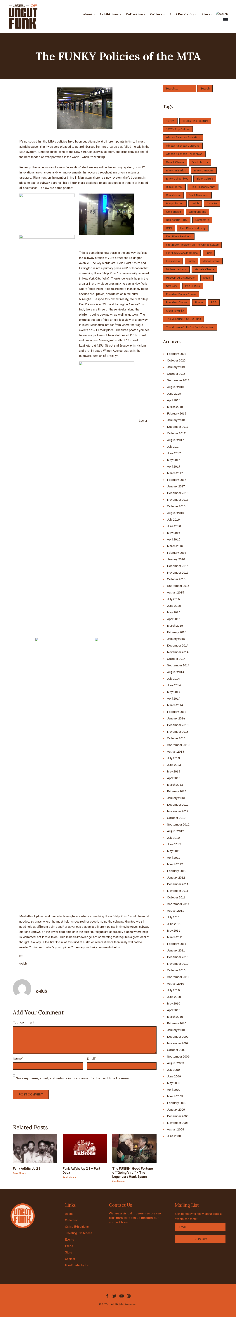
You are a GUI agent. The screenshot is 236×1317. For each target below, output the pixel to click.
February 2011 (176, 943)
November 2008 (178, 1122)
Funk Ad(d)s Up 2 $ (27, 1168)
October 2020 (176, 360)
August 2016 (175, 512)
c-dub (195, 203)
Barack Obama (175, 162)
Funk (209, 253)
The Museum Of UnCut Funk (183, 319)
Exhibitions (109, 14)
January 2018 (176, 420)
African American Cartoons (182, 145)
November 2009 (178, 1043)
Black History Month (203, 187)
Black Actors (200, 162)
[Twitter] (114, 1296)
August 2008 (175, 1129)
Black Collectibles (177, 178)
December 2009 (178, 1036)
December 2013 (178, 725)
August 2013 (175, 751)
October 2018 (176, 373)
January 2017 (176, 486)
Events (69, 1239)
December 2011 (178, 884)
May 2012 (173, 851)
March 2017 (175, 473)
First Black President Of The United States (192, 244)
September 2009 (178, 1056)
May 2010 (173, 1003)
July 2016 (173, 519)
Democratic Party (176, 220)
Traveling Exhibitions (78, 1233)
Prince (199, 302)
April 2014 (174, 698)
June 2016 (174, 526)
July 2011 (173, 917)
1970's (170, 121)
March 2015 (175, 625)
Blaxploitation (174, 203)
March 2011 (175, 937)
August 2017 (175, 440)
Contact (70, 1259)
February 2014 (177, 711)
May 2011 (173, 930)
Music (207, 277)
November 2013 (178, 731)
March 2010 (175, 1016)
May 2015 (173, 612)
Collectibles (173, 211)
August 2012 (175, 831)
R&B (214, 302)
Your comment (23, 1022)
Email (91, 1058)
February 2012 (176, 870)
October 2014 (176, 658)
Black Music (173, 195)
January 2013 (176, 798)
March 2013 (175, 784)
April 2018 (173, 400)
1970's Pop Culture (178, 129)
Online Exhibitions (77, 1226)
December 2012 (178, 804)
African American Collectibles (184, 154)
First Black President (178, 236)
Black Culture (205, 178)
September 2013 (178, 745)
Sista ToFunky (175, 310)
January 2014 (176, 718)
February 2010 (176, 1023)
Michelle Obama (204, 269)
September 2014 (178, 665)
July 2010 (173, 990)
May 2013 (173, 771)
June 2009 (174, 1076)
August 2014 (175, 672)
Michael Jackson (176, 269)
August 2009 (175, 1063)
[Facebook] (107, 1296)
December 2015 (178, 566)
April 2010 (173, 1010)
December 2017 (178, 426)
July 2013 (173, 758)
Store (206, 14)
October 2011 (176, 897)
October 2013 (176, 738)
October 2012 (176, 817)
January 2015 (176, 638)
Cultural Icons (197, 211)
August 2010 (175, 983)
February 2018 (176, 413)
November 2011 (178, 890)
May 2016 (173, 532)
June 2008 (174, 1136)
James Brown (211, 261)
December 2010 (178, 957)
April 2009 (173, 1089)
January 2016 (176, 559)
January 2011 (176, 950)
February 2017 (177, 479)
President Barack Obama (181, 294)
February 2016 (176, 552)
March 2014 (175, 705)
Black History (174, 187)
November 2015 (178, 572)
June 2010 (174, 996)
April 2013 (173, 778)
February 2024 (177, 353)
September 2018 (178, 380)
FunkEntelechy (182, 14)
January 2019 (176, 367)
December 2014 (178, 645)
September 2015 (178, 585)
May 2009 (173, 1083)
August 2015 (175, 592)
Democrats (202, 220)
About (88, 14)
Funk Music (173, 261)
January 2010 (176, 1030)
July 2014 (173, 678)
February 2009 (176, 1102)
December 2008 (178, 1116)
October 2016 (176, 506)
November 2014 (178, 652)
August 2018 (175, 387)
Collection (134, 14)
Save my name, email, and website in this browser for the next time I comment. (74, 1078)
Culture (156, 14)
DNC (169, 228)
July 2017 (173, 446)
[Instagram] (129, 1296)
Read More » (19, 1173)
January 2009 (176, 1109)
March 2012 (175, 864)
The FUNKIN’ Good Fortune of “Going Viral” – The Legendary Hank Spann (132, 1173)
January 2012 (176, 877)
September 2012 (178, 824)
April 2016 (173, 539)
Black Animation (176, 170)
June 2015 (174, 605)
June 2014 (174, 685)
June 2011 (174, 924)
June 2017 (174, 453)
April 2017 (174, 466)
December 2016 (178, 493)
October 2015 (176, 579)
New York (171, 286)
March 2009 (175, 1096)
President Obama (176, 302)
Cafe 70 (212, 203)
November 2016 (178, 499)
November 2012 (178, 811)
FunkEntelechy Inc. (77, 1265)
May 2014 (174, 691)
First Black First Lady (192, 228)
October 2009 (176, 1049)
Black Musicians (199, 195)
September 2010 (178, 977)
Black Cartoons (204, 170)
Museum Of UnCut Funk (180, 277)
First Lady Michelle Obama (182, 253)
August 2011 (175, 910)
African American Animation (183, 137)
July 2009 (173, 1069)
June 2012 (174, 844)
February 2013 (176, 791)
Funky (191, 261)
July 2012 (173, 837)
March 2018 (175, 406)
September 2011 (178, 904)
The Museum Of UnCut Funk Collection (190, 327)
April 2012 (173, 857)
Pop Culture (192, 286)
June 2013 (174, 764)
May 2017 (174, 459)
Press (69, 1246)
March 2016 (175, 546)
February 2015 (176, 632)
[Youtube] (121, 1296)
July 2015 (173, 599)
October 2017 (176, 433)
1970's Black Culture (195, 121)
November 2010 (178, 963)
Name (17, 1058)
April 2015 (173, 619)
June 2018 (174, 393)
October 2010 (176, 970)
